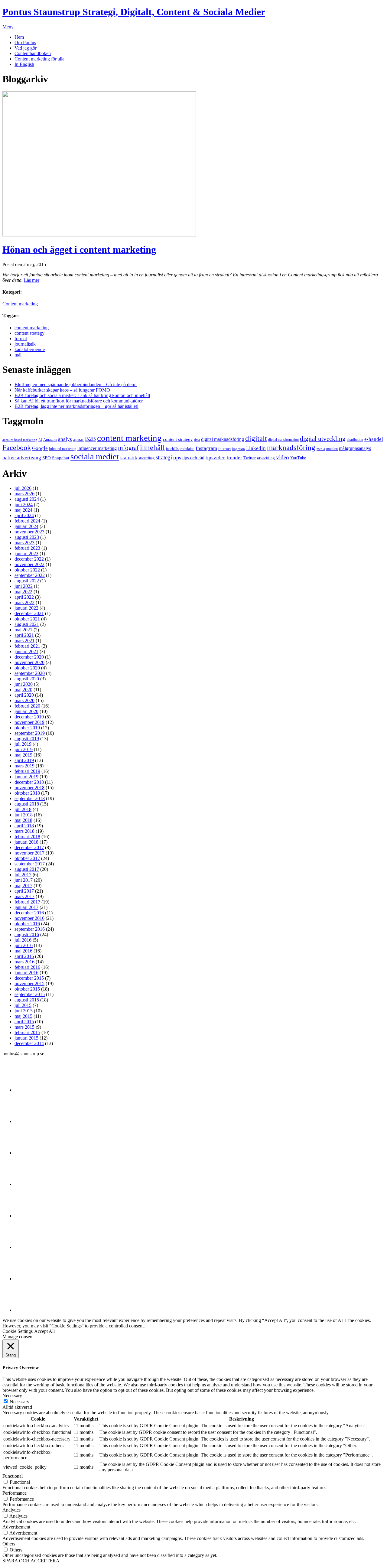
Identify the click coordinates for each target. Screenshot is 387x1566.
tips (177, 457)
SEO (46, 457)
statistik (128, 457)
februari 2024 (27, 520)
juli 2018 (23, 809)
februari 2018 (27, 836)
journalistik (25, 344)
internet (224, 448)
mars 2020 (24, 700)
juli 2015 (23, 1005)
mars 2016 (24, 961)
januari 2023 (26, 553)
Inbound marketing (62, 449)
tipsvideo (216, 458)
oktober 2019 (27, 727)
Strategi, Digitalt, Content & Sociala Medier (133, 11)
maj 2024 (23, 510)
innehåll (152, 447)
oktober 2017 (27, 858)
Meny (8, 26)
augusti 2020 (27, 678)
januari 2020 (26, 711)
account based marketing (19, 439)
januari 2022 (26, 607)
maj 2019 (23, 754)
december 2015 (29, 978)
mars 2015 (24, 1027)
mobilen (332, 449)
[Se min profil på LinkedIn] (30, 1121)
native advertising (21, 458)
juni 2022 (24, 586)
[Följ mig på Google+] (30, 1215)
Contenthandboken (33, 53)
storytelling (146, 458)
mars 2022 (24, 602)
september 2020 (30, 673)
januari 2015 (26, 1037)
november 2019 (29, 722)
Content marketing (20, 303)
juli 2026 (23, 488)
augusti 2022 (27, 580)
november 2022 (29, 564)
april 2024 (24, 515)
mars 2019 (24, 765)
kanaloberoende (30, 349)
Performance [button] (14, 1493)
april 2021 (24, 635)
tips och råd (193, 457)
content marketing (32, 327)
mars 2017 (24, 896)
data (197, 439)
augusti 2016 (27, 934)
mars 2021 (24, 640)
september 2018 (30, 798)
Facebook (16, 447)
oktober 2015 (27, 988)
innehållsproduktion (180, 449)
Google (40, 448)
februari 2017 (27, 901)
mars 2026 (24, 493)
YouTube (298, 457)
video (282, 457)
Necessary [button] (12, 1395)
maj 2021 (23, 629)
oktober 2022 (27, 569)
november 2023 (29, 531)
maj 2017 (23, 885)
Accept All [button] (44, 1331)
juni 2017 (24, 880)
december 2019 (29, 716)
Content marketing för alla (39, 58)
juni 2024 (24, 504)
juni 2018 (24, 814)
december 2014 (29, 1043)
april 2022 (24, 597)
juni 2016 (24, 945)
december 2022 (29, 559)
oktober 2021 (27, 618)
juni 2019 (24, 749)
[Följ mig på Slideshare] (30, 1278)
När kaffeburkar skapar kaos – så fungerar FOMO (62, 389)
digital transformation (283, 440)
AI (40, 439)
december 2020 (29, 656)
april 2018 (24, 825)
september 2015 (30, 994)
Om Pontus (25, 42)
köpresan (238, 449)
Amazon (50, 439)
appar (78, 439)
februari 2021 (27, 646)
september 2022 (30, 575)
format (21, 338)
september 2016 (30, 929)
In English (24, 64)
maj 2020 (23, 689)
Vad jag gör (26, 47)
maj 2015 (23, 1016)
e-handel (373, 439)
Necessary (19, 1401)
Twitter (249, 457)
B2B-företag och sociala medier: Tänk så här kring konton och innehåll (82, 395)
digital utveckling (323, 438)
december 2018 (29, 782)
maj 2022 (23, 591)
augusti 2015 (27, 999)
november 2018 (29, 787)
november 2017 (29, 852)
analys (65, 439)
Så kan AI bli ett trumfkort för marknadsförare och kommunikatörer (79, 400)
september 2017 (30, 863)
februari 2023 (27, 548)
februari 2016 (27, 967)
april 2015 (24, 1021)
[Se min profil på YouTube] (30, 1184)
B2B (90, 438)
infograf (128, 447)
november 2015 (29, 983)
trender (234, 458)
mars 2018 (24, 831)
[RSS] (30, 1310)
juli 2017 (23, 874)
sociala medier (94, 456)
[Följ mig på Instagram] (30, 1247)
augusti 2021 (27, 624)
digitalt (256, 438)
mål (18, 354)
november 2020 (29, 662)
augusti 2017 (27, 869)
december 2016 (29, 912)
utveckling (266, 458)
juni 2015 (24, 1010)
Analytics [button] (11, 1509)
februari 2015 (27, 1032)
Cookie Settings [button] (17, 1331)
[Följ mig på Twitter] (30, 1089)
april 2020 (24, 695)
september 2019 (30, 733)
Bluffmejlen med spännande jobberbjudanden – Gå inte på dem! (76, 384)
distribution (355, 440)
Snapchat (60, 457)
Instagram (206, 448)
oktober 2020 (27, 667)
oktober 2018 (27, 793)
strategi (164, 457)
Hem (19, 37)
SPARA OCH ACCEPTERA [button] (31, 1560)
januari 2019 (26, 776)
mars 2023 (24, 542)
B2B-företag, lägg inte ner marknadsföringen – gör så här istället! (76, 406)
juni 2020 (24, 684)
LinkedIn (256, 448)
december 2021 (29, 613)
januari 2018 (26, 842)
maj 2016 (23, 950)
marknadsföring (291, 447)
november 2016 (29, 918)
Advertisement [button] (16, 1526)
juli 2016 (23, 940)
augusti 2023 (27, 537)
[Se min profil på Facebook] (30, 1152)
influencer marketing (97, 448)
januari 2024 (26, 526)
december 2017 (29, 847)
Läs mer (31, 280)
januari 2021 (26, 651)
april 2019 (24, 760)
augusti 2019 (27, 738)
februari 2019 (27, 771)
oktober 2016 (27, 923)
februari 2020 (27, 705)
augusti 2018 (27, 803)
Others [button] (8, 1543)
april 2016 (24, 956)
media (321, 449)
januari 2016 (26, 972)
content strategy (29, 333)
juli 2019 (23, 744)
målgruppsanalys (355, 448)
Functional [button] (12, 1476)
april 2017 (24, 891)
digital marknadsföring (222, 439)
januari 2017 (26, 907)
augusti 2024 (27, 499)
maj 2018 (23, 820)
